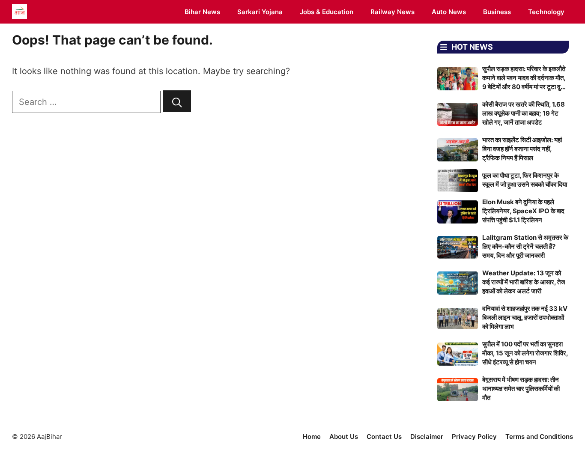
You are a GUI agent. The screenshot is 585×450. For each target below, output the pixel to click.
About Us (343, 436)
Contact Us (384, 436)
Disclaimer (426, 436)
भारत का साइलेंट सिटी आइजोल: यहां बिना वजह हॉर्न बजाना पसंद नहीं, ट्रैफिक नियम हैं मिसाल (522, 149)
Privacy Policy (474, 436)
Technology (546, 12)
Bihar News (202, 12)
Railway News (392, 12)
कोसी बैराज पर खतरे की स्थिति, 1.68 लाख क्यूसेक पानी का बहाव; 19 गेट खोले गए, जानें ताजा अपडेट (523, 113)
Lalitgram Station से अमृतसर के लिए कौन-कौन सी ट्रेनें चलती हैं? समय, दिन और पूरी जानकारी (525, 246)
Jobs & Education (326, 12)
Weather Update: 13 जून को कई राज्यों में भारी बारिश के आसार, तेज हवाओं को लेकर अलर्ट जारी (523, 282)
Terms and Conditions (539, 436)
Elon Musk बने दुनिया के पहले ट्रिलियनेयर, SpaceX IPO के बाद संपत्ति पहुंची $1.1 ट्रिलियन (523, 211)
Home (312, 436)
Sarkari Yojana (260, 12)
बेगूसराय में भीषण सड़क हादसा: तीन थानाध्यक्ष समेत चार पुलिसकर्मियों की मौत (521, 388)
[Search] (177, 101)
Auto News (449, 12)
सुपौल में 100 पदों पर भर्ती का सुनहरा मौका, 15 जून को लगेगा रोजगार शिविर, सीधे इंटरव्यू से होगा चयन (525, 353)
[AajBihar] (19, 12)
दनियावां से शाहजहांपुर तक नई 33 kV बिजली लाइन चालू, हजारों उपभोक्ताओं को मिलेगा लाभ (524, 317)
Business (497, 12)
